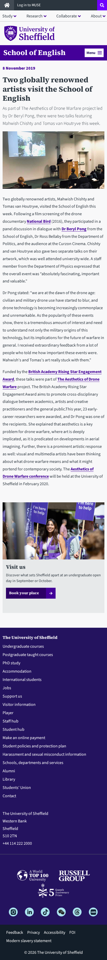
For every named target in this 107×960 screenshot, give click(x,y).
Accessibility (54, 932)
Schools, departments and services (33, 763)
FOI (72, 932)
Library (9, 779)
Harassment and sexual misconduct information (44, 754)
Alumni (9, 771)
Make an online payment (24, 738)
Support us (12, 696)
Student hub (13, 729)
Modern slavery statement (28, 941)
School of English (34, 52)
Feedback (14, 932)
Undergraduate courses (23, 646)
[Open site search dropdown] (102, 5)
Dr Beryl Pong (74, 229)
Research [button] (34, 16)
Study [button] (7, 16)
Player (8, 713)
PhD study (11, 663)
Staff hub (10, 721)
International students (22, 679)
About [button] (96, 16)
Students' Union (17, 787)
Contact (9, 796)
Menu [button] (90, 53)
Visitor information (19, 704)
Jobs (7, 688)
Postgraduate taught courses (28, 655)
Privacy (33, 932)
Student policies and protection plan (34, 746)
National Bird (39, 221)
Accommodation (17, 671)
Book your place (24, 593)
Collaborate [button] (66, 16)
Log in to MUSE (29, 5)
